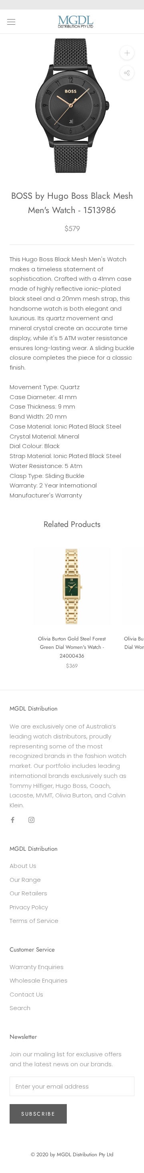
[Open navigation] (11, 21)
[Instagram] (31, 820)
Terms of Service (34, 920)
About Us (23, 866)
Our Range (25, 879)
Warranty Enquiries (37, 967)
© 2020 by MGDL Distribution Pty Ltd (72, 1154)
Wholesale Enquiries (39, 980)
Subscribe (38, 1114)
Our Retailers (28, 893)
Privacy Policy (29, 907)
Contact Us (26, 994)
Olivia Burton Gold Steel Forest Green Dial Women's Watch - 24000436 (72, 647)
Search (20, 1008)
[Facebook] (13, 820)
